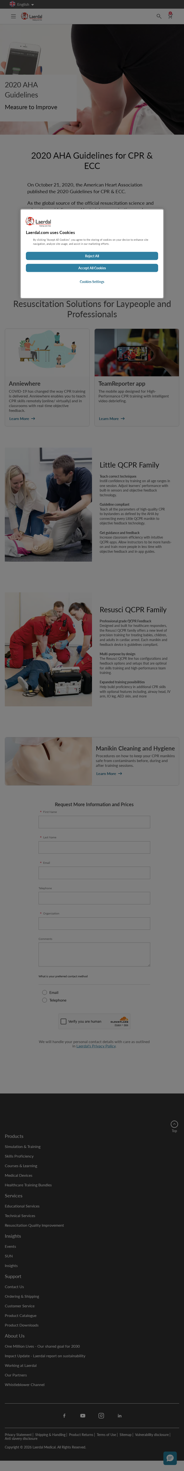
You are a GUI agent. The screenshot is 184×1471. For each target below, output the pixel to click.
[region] (92, 254)
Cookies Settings (92, 281)
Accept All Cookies (92, 268)
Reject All (92, 256)
